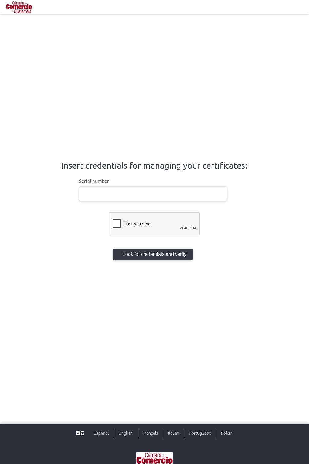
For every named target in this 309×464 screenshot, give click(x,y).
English (126, 433)
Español (101, 433)
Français (150, 433)
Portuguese (200, 433)
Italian (173, 433)
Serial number (94, 181)
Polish (227, 433)
